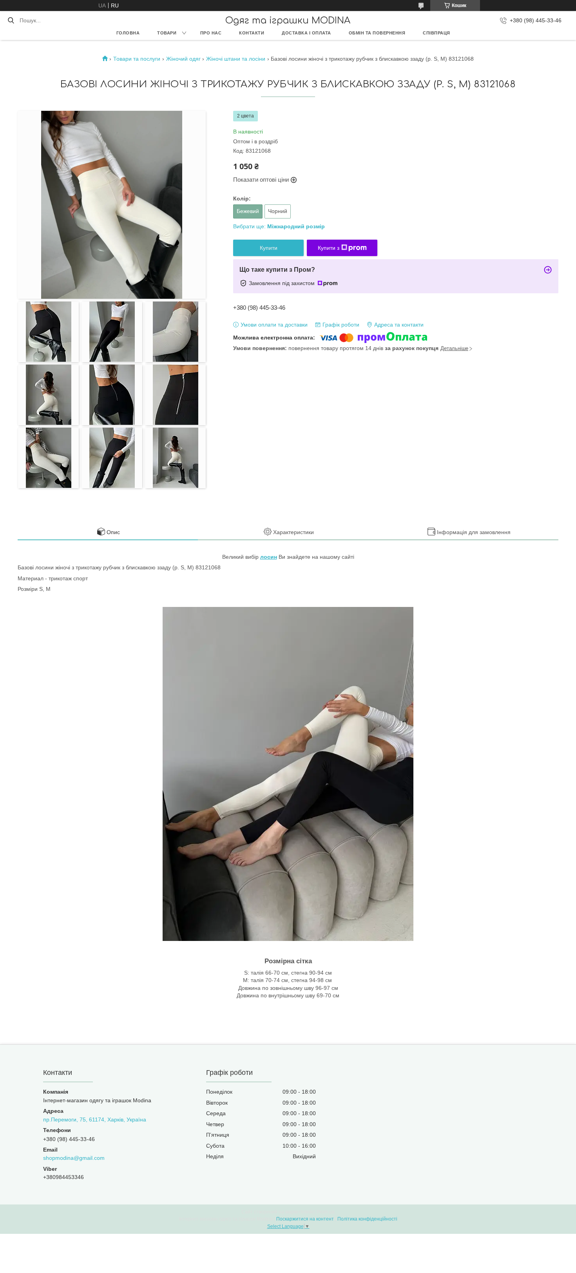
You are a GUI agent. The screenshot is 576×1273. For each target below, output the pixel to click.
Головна (128, 33)
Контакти (251, 33)
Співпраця (436, 33)
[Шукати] (11, 20)
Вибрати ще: (279, 226)
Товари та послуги (136, 59)
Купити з (328, 248)
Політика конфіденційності (367, 1219)
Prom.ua (326, 1212)
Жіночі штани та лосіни (235, 59)
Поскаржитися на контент (305, 1219)
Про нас (211, 33)
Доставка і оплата (306, 33)
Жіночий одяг (183, 59)
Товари (166, 33)
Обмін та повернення (377, 33)
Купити (268, 248)
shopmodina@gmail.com (74, 1158)
